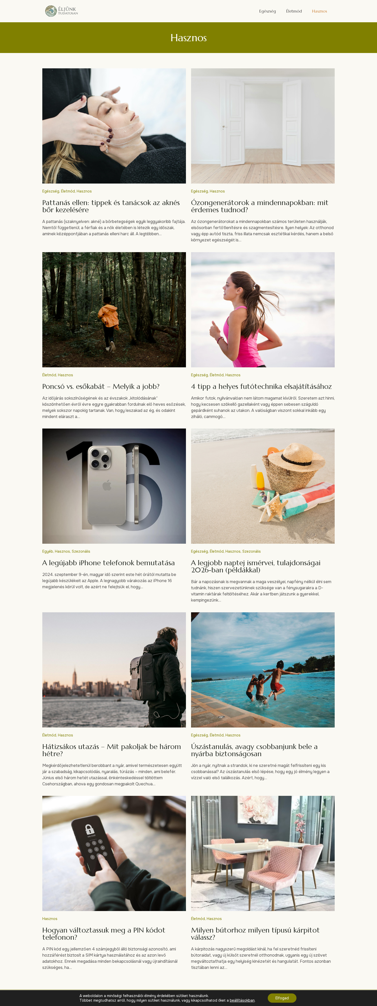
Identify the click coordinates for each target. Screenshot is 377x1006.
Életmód (294, 11)
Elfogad (282, 998)
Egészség (267, 11)
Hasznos (319, 11)
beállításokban (242, 1000)
